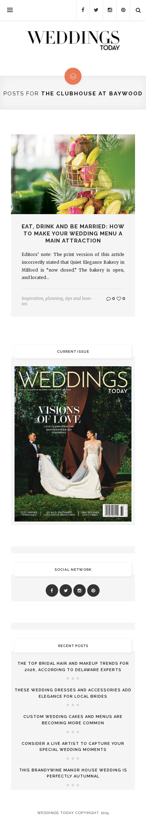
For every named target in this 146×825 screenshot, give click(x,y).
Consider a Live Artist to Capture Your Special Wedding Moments (73, 746)
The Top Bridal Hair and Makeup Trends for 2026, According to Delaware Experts (73, 666)
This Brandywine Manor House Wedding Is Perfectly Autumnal (73, 773)
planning (54, 298)
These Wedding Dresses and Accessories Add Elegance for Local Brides (73, 693)
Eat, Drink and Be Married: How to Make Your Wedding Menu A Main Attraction (73, 233)
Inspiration (32, 298)
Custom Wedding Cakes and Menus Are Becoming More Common (73, 719)
